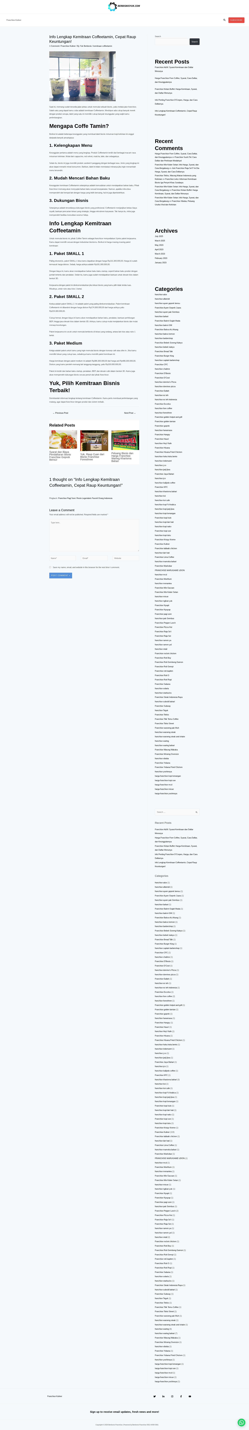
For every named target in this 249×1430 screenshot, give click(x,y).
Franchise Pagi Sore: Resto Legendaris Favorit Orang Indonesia (85, 498)
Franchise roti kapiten (164, 671)
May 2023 (159, 245)
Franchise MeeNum (163, 579)
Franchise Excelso (163, 404)
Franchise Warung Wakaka (166, 750)
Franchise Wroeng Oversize (167, 754)
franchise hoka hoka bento (166, 456)
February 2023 (161, 258)
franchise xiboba (162, 758)
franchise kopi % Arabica (165, 504)
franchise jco (160, 478)
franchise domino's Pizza (165, 382)
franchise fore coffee (163, 408)
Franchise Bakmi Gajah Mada (167, 321)
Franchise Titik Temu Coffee (166, 719)
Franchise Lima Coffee (164, 557)
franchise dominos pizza (165, 386)
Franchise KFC (161, 487)
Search (158, 36)
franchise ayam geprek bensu (167, 303)
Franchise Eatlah (162, 391)
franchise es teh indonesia (166, 399)
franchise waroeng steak (165, 732)
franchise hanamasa (163, 430)
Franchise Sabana (162, 684)
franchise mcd (161, 574)
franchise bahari (161, 316)
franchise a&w (161, 294)
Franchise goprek (162, 426)
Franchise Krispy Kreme (165, 539)
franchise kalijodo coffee (165, 483)
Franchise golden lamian (165, 421)
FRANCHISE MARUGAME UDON (170, 570)
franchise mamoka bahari (165, 561)
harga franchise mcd (163, 785)
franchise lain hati (162, 553)
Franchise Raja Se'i (163, 631)
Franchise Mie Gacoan (164, 588)
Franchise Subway (163, 706)
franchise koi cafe (162, 500)
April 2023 (159, 249)
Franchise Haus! (162, 439)
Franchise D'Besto (163, 373)
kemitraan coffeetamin (102, 46)
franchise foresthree (163, 413)
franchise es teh (161, 395)
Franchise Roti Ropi (163, 679)
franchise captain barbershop (167, 360)
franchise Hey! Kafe (163, 443)
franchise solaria (162, 688)
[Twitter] (154, 1396)
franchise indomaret (163, 461)
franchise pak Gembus (164, 618)
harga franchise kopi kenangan (168, 776)
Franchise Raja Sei (163, 636)
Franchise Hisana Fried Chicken (168, 452)
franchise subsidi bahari (165, 701)
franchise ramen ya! (163, 644)
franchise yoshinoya (163, 771)
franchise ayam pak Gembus (167, 312)
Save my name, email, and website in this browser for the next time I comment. (86, 567)
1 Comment (54, 46)
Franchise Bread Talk (164, 351)
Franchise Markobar (163, 566)
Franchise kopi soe (163, 531)
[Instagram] (172, 1396)
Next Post (130, 413)
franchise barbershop (164, 338)
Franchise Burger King (164, 356)
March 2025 (160, 241)
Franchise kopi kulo (163, 518)
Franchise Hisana (162, 448)
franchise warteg (162, 741)
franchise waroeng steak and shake (170, 736)
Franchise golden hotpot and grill (168, 417)
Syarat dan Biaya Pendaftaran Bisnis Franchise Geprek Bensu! (60, 456)
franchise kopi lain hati (164, 522)
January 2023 (160, 262)
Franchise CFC (161, 364)
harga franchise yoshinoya (166, 793)
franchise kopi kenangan (165, 513)
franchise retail (161, 649)
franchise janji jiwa (162, 469)
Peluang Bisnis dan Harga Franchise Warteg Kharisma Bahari (122, 457)
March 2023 (160, 254)
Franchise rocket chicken (165, 653)
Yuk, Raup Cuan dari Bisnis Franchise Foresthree (92, 457)
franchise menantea (163, 583)
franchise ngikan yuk (163, 601)
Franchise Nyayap (162, 609)
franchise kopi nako (163, 526)
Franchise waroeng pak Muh (167, 728)
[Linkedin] (163, 1396)
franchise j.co (160, 465)
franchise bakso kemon (165, 334)
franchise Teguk (161, 710)
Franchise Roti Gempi (164, 666)
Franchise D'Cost (162, 378)
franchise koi (160, 496)
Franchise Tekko (162, 715)
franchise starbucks (163, 693)
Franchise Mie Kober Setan (166, 592)
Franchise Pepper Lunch (165, 623)
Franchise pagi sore (163, 614)
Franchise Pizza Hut (163, 627)
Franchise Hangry (162, 434)
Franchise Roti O (162, 675)
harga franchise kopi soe (165, 780)
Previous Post (60, 413)
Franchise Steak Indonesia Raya (168, 697)
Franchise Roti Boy (163, 658)
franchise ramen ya (163, 640)
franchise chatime (162, 369)
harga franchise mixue (164, 789)
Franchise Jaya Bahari (164, 474)
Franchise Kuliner (13, 20)
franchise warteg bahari (165, 745)
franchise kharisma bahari (166, 491)
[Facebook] (181, 1396)
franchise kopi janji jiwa (164, 509)
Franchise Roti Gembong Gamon (169, 662)
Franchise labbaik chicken (166, 548)
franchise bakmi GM (163, 325)
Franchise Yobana (162, 763)
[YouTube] (190, 1396)
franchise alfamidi (162, 299)
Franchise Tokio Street (164, 723)
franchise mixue (161, 596)
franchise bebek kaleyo (164, 347)
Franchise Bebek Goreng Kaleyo (168, 343)
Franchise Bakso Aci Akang (166, 329)
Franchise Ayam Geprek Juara (168, 308)
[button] (241, 1422)
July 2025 (159, 236)
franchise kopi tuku (163, 535)
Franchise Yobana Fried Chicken (168, 767)
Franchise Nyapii (162, 605)
